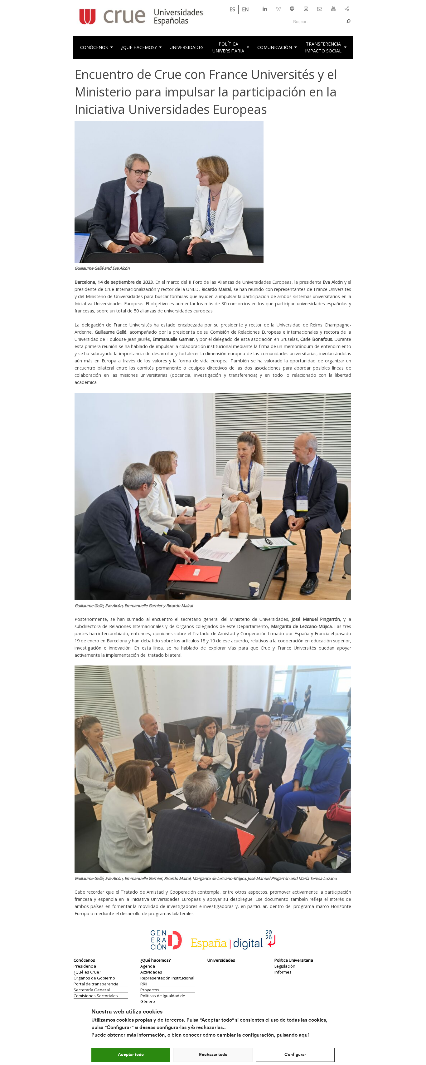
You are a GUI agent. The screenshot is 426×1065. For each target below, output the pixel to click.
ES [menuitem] (232, 9)
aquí (304, 1035)
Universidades (187, 47)
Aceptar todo (131, 1055)
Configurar (295, 1055)
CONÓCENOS (94, 47)
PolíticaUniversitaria (228, 47)
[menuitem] (232, 9)
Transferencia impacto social (323, 47)
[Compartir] (347, 7)
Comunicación (274, 47)
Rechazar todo (213, 1055)
